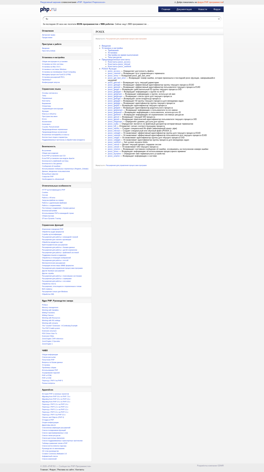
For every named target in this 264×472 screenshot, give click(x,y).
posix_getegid (114, 85)
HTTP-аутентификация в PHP (53, 190)
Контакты (79, 469)
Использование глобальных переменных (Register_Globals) (65, 169)
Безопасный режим (49, 211)
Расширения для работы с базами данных (58, 247)
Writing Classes (48, 315)
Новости (202, 9)
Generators (46, 124)
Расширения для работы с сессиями (56, 281)
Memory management (50, 307)
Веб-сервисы (47, 289)
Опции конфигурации (50, 422)
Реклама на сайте (65, 469)
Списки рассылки (49, 357)
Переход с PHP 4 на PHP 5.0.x (54, 415)
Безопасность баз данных (52, 163)
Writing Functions (48, 313)
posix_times (113, 151)
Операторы (46, 106)
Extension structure (49, 331)
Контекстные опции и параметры (55, 137)
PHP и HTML (47, 375)
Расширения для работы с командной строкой (60, 237)
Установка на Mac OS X (51, 67)
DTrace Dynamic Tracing (51, 218)
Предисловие (47, 37)
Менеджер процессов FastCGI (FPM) (56, 74)
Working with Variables (50, 310)
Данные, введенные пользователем (56, 171)
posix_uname (114, 156)
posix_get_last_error (117, 78)
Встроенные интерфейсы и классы (55, 135)
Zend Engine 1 (47, 344)
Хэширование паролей (51, 373)
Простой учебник (48, 51)
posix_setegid (114, 133)
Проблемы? (46, 80)
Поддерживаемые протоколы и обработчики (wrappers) (63, 140)
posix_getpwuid (114, 112)
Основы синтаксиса (50, 93)
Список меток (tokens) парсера (54, 446)
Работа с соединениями (51, 205)
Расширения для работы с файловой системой (60, 252)
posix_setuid (113, 147)
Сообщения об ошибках (51, 166)
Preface (45, 305)
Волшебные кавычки (50, 174)
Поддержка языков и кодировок (54, 255)
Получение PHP (48, 360)
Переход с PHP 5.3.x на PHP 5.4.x (55, 404)
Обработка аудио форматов (53, 232)
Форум (216, 9)
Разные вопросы (48, 383)
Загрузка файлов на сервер (53, 200)
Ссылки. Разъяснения (50, 127)
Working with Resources (51, 318)
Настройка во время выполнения (123, 55)
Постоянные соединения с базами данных (58, 208)
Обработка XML (48, 294)
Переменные (47, 98)
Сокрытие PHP (47, 176)
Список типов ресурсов (51, 435)
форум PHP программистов (210, 2)
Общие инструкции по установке (55, 61)
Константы (46, 101)
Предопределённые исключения (54, 132)
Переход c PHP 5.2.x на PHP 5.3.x (55, 407)
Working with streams (50, 323)
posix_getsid (113, 117)
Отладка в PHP (48, 420)
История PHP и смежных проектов (55, 394)
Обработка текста (49, 284)
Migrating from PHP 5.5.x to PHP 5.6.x (56, 399)
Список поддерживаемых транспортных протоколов (62, 441)
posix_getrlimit (114, 114)
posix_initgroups (115, 121)
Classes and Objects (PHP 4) (53, 417)
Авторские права (48, 35)
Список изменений (49, 459)
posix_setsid (113, 144)
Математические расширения (53, 263)
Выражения (46, 103)
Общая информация (50, 354)
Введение (46, 48)
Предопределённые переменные (55, 129)
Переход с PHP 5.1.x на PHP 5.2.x (55, 409)
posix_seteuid (114, 135)
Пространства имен (49, 116)
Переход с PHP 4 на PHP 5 (52, 380)
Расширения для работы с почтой (55, 260)
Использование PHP (50, 370)
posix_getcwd (114, 82)
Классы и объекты (49, 114)
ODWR (221, 466)
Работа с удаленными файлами (54, 203)
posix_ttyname (114, 153)
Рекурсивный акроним (50, 2)
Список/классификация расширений (56, 428)
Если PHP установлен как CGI (54, 156)
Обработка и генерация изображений (56, 258)
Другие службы (48, 273)
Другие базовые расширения (53, 271)
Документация (184, 9)
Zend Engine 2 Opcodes (51, 341)
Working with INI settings (51, 320)
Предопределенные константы (116, 59)
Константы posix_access (119, 62)
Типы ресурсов (115, 57)
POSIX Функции (109, 69)
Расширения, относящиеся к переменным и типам (61, 286)
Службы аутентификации (52, 234)
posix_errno (113, 75)
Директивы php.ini (49, 425)
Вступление (46, 150)
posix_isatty (113, 124)
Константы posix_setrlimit (119, 66)
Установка (46, 365)
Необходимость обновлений (53, 179)
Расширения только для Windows (55, 291)
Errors (44, 119)
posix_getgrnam (115, 94)
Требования (113, 50)
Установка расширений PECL (53, 77)
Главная (166, 9)
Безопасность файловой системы (55, 161)
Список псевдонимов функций (54, 430)
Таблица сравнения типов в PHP (54, 443)
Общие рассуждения (50, 153)
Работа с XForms (48, 198)
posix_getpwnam (115, 110)
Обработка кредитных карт (52, 242)
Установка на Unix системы (52, 64)
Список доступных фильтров (53, 438)
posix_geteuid (114, 87)
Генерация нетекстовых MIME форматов (58, 265)
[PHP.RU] (48, 9)
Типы (44, 96)
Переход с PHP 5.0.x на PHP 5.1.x (55, 412)
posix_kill (112, 126)
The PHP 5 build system (51, 328)
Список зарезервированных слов (55, 433)
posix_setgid (113, 137)
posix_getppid (114, 108)
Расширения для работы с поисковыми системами (62, 276)
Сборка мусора (48, 216)
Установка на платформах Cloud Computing (59, 72)
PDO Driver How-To (49, 333)
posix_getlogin (114, 98)
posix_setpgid (114, 140)
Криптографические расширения (55, 245)
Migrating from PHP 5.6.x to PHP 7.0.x (56, 396)
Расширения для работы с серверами (57, 278)
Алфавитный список (50, 456)
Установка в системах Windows (54, 69)
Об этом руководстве (50, 451)
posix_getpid (113, 105)
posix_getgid (113, 89)
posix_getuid (113, 119)
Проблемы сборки (49, 367)
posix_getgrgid (114, 92)
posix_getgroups (115, 96)
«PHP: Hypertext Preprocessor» (91, 2)
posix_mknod (114, 131)
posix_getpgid (114, 101)
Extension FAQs (48, 336)
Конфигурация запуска (51, 82)
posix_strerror (114, 149)
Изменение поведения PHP (52, 229)
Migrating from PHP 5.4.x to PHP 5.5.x (56, 402)
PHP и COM (46, 378)
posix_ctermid (114, 73)
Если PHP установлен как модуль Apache (58, 158)
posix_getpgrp (114, 103)
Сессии (45, 195)
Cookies (45, 192)
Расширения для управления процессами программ (62, 268)
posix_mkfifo (113, 128)
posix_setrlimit (114, 142)
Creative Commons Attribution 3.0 (54, 454)
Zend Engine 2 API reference (52, 339)
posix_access (114, 71)
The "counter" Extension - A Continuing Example (59, 326)
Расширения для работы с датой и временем (59, 250)
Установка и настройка (112, 48)
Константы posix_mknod (119, 64)
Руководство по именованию (53, 448)
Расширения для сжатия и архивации (56, 239)
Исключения (47, 122)
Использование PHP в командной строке (58, 213)
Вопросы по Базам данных (52, 362)
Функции (45, 111)
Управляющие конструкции (52, 109)
